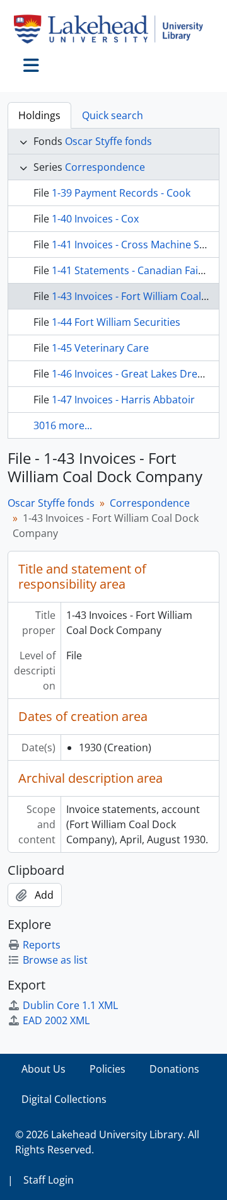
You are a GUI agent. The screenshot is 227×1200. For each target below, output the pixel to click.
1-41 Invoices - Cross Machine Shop (135, 244)
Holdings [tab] (39, 115)
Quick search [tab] (112, 115)
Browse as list (55, 960)
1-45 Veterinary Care (100, 348)
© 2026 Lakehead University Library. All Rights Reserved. (107, 1142)
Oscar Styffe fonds (108, 141)
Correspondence (105, 167)
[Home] (113, 29)
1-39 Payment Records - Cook (121, 193)
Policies (107, 1069)
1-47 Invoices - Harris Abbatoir (123, 400)
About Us (43, 1069)
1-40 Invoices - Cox (95, 219)
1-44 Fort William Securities (116, 322)
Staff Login (48, 1180)
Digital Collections (64, 1099)
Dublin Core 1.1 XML (70, 1005)
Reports (42, 945)
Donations (174, 1069)
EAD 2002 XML (56, 1020)
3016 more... (62, 425)
